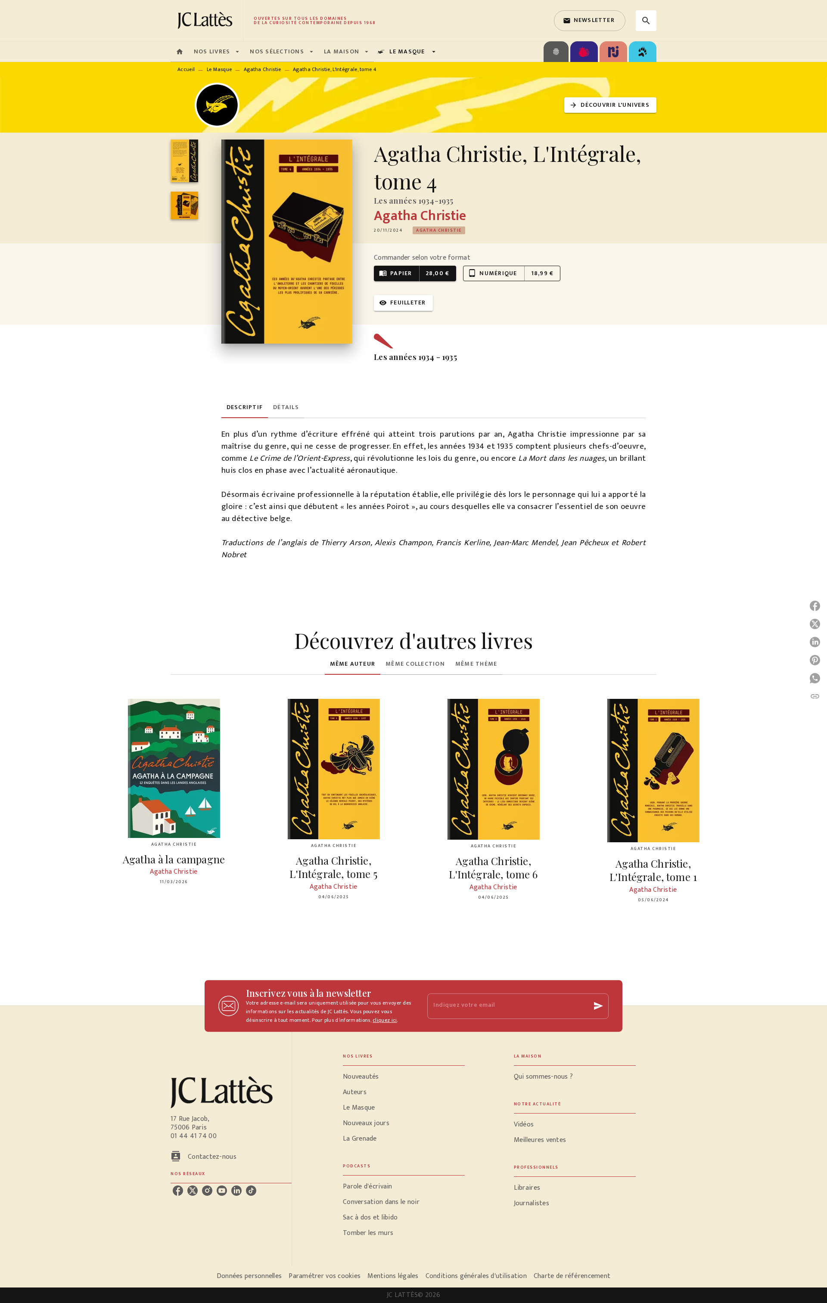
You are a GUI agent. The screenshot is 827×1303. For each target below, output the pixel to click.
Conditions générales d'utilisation (476, 1276)
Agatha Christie (262, 69)
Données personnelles (249, 1276)
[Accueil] (207, 20)
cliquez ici (385, 1020)
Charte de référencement (572, 1276)
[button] (589, 20)
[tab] (180, 51)
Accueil (186, 69)
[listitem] (178, 1190)
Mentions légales (392, 1276)
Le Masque (219, 69)
